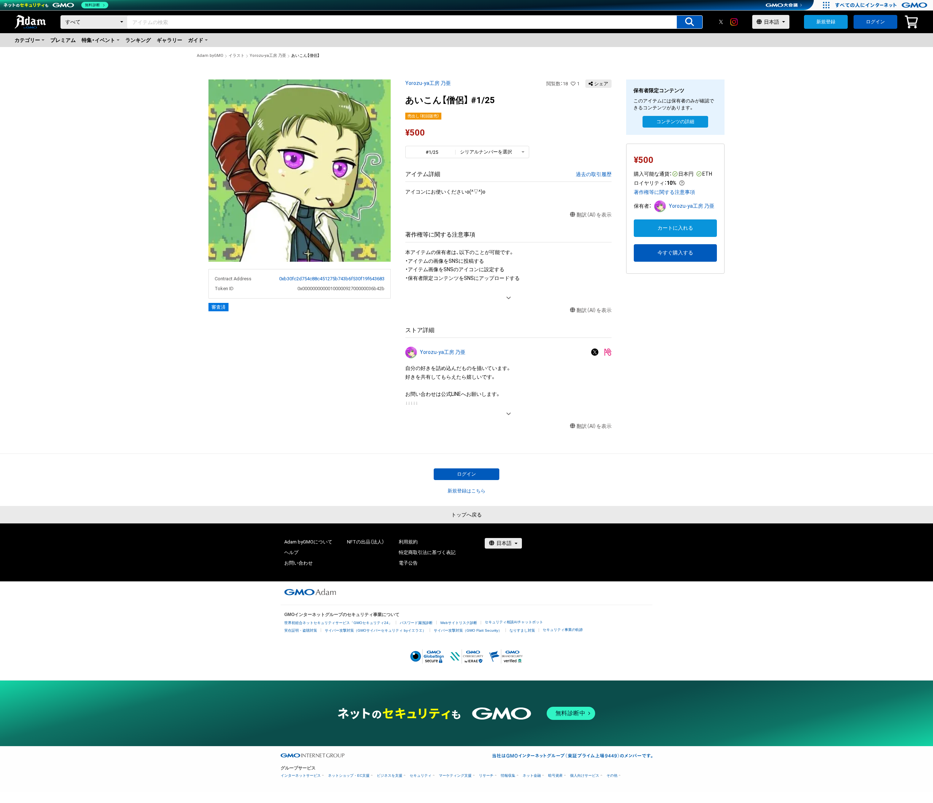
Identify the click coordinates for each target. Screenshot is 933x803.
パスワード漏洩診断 (416, 623)
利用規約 (408, 542)
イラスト (237, 55)
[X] (721, 22)
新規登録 (825, 21)
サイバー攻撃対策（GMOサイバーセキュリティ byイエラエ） (375, 630)
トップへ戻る (466, 515)
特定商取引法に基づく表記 (427, 552)
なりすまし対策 (522, 630)
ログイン (875, 21)
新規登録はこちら (466, 491)
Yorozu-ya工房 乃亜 (268, 55)
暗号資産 (555, 775)
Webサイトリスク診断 (458, 623)
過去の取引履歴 (594, 174)
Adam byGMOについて (308, 542)
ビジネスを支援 (389, 775)
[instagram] (734, 22)
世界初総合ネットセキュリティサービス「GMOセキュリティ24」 (338, 623)
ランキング (138, 40)
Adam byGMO (210, 55)
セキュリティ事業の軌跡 (563, 630)
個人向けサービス (584, 775)
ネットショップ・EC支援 (349, 775)
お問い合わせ (298, 563)
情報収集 (508, 775)
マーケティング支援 (455, 775)
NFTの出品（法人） (365, 542)
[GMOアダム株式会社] (310, 592)
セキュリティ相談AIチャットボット (514, 622)
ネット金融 (532, 775)
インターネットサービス (301, 775)
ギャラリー (169, 40)
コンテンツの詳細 (675, 121)
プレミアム (63, 40)
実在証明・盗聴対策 (300, 630)
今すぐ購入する (675, 253)
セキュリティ (421, 775)
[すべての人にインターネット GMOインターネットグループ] (882, 5)
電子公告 (408, 563)
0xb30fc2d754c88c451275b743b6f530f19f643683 (331, 278)
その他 (611, 775)
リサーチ (486, 775)
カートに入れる (675, 228)
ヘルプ (291, 552)
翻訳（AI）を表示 (594, 215)
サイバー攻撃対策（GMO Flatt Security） (468, 630)
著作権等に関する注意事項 (664, 192)
